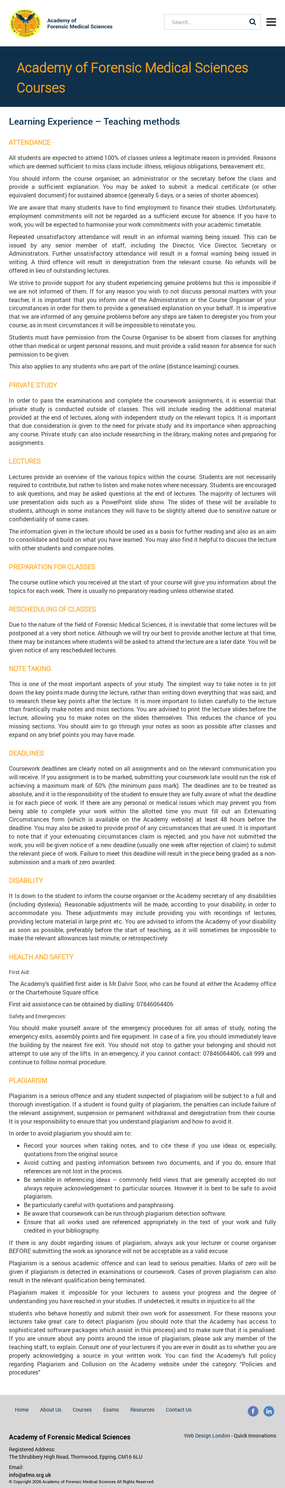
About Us (50, 1409)
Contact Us (178, 1409)
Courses (82, 1409)
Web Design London (207, 1435)
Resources (142, 1409)
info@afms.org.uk (30, 1474)
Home (22, 1409)
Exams (111, 1409)
